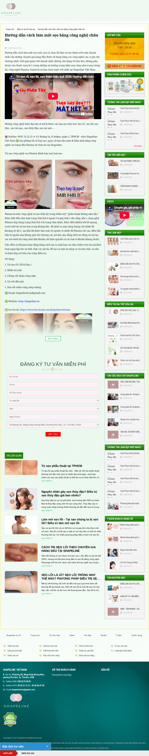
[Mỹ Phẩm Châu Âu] (124, 85)
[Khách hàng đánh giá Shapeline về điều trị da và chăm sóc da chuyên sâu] (113, 528)
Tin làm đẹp (114, 232)
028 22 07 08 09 (129, 53)
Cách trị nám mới (86, 646)
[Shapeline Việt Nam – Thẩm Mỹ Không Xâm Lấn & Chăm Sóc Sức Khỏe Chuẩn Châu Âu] (11, 9)
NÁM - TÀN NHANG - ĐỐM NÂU (132, 609)
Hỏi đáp (87, 635)
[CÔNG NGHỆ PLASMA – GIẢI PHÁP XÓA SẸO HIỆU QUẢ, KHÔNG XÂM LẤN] (113, 189)
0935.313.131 (28, 753)
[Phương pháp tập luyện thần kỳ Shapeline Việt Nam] (113, 506)
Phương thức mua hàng (61, 675)
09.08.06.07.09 (38, 685)
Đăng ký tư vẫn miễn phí (126, 66)
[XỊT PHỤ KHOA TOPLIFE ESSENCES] (113, 351)
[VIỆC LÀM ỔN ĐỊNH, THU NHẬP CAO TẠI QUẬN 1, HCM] (113, 385)
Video (110, 201)
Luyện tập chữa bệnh (123, 650)
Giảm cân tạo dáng (86, 655)
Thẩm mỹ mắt (13, 646)
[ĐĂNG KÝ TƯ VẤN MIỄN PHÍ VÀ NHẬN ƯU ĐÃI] (113, 599)
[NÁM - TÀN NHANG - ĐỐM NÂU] (113, 612)
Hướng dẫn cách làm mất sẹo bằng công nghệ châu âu (61, 29)
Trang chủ (10, 29)
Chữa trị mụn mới (50, 646)
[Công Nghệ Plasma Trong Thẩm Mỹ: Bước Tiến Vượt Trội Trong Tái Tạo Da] (113, 176)
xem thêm (46, 481)
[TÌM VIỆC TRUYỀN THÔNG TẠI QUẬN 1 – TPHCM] (113, 435)
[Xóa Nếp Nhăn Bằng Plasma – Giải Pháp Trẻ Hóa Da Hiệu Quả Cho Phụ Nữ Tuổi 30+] (113, 326)
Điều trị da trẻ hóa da (26, 29)
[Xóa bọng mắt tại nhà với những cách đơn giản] (113, 279)
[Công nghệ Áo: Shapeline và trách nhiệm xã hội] (113, 397)
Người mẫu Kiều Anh (128, 550)
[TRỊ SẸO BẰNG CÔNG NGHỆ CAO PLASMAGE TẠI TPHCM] (113, 164)
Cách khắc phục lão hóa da (131, 239)
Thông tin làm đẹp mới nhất (124, 102)
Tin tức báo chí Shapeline (123, 375)
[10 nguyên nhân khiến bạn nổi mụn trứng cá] (113, 292)
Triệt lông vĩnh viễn (50, 650)
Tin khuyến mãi (116, 577)
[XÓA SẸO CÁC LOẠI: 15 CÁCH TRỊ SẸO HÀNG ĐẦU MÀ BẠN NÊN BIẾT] (113, 313)
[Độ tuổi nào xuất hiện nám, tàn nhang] (113, 254)
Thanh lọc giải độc (86, 650)
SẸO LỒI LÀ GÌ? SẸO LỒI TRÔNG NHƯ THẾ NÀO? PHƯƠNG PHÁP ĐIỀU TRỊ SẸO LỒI (70, 578)
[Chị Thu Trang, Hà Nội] (113, 565)
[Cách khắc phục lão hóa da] (113, 241)
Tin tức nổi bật (116, 154)
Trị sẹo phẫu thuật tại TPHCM (61, 465)
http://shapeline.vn (29, 301)
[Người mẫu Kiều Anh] (113, 553)
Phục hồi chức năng (51, 655)
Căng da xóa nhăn (14, 650)
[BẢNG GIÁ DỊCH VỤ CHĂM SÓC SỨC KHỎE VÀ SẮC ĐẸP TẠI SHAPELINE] (113, 586)
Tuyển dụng (136, 635)
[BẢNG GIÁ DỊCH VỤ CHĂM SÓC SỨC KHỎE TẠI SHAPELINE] (113, 267)
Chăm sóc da (12, 655)
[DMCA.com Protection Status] (10, 719)
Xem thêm (138, 146)
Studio (104, 635)
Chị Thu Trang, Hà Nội (129, 562)
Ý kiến (119, 635)
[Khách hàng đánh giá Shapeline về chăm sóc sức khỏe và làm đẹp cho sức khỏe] (113, 540)
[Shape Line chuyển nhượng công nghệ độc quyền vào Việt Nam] (113, 422)
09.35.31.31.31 (24, 685)
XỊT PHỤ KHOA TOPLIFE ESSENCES (134, 348)
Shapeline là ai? (13, 635)
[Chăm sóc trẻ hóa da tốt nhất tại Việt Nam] (113, 363)
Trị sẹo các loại (121, 646)
